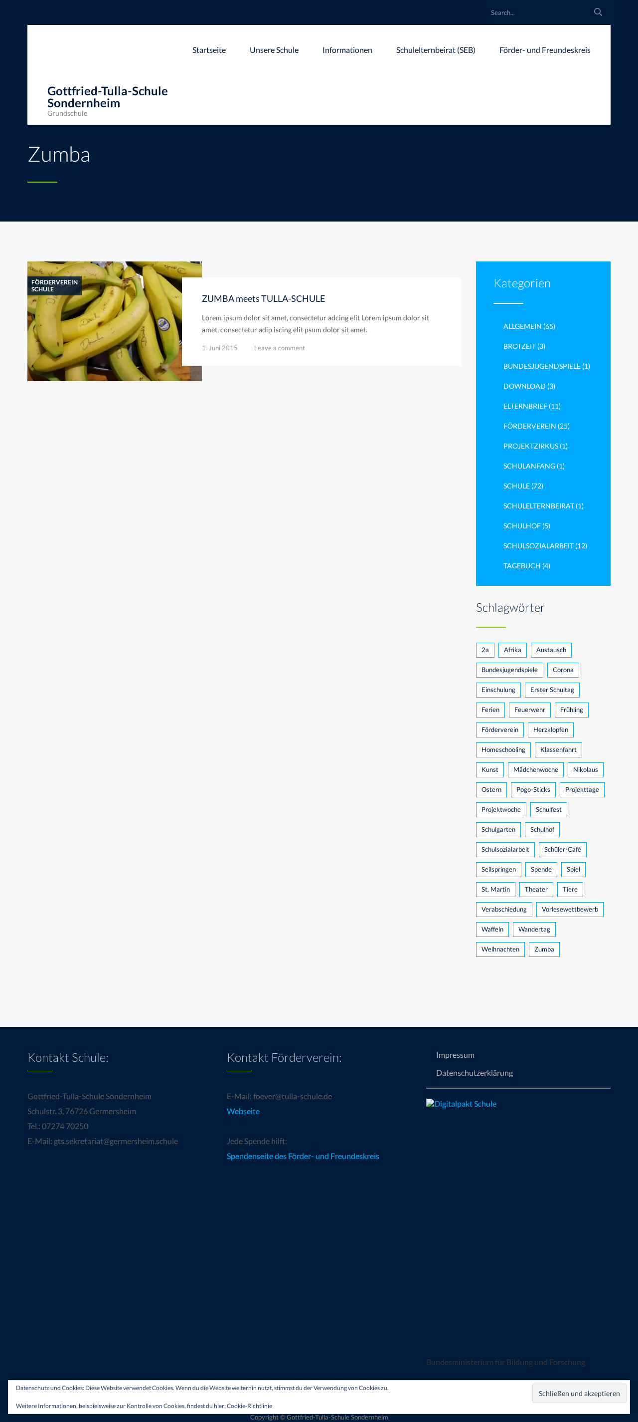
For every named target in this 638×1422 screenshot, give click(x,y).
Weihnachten (500, 949)
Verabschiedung (504, 909)
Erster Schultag (552, 690)
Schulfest (549, 809)
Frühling (571, 709)
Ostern (491, 789)
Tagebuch (522, 565)
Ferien (490, 709)
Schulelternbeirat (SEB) (436, 49)
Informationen (347, 49)
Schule (42, 289)
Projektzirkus (530, 446)
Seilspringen (498, 869)
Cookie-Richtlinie (249, 1406)
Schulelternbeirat (538, 505)
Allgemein (522, 326)
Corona (563, 670)
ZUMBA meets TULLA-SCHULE (263, 298)
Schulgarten (498, 829)
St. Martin (495, 889)
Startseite (209, 49)
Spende (541, 869)
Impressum (455, 1054)
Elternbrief (525, 406)
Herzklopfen (550, 729)
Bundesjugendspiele (542, 366)
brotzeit (519, 346)
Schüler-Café (562, 849)
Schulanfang (529, 466)
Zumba (544, 949)
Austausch (551, 650)
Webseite (243, 1111)
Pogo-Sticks (533, 789)
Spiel (573, 869)
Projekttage (582, 789)
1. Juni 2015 (220, 348)
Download (524, 386)
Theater (536, 889)
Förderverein (54, 282)
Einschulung (498, 690)
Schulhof (522, 525)
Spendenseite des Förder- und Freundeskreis (303, 1156)
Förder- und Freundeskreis (545, 49)
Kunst (489, 769)
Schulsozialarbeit (538, 545)
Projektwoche (501, 809)
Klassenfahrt (558, 749)
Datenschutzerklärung (474, 1072)
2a (485, 650)
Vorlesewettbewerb (570, 909)
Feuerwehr (529, 709)
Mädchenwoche (535, 769)
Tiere (570, 889)
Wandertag (534, 929)
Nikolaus (585, 769)
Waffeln (492, 929)
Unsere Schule (274, 49)
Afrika (512, 650)
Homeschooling (503, 749)
